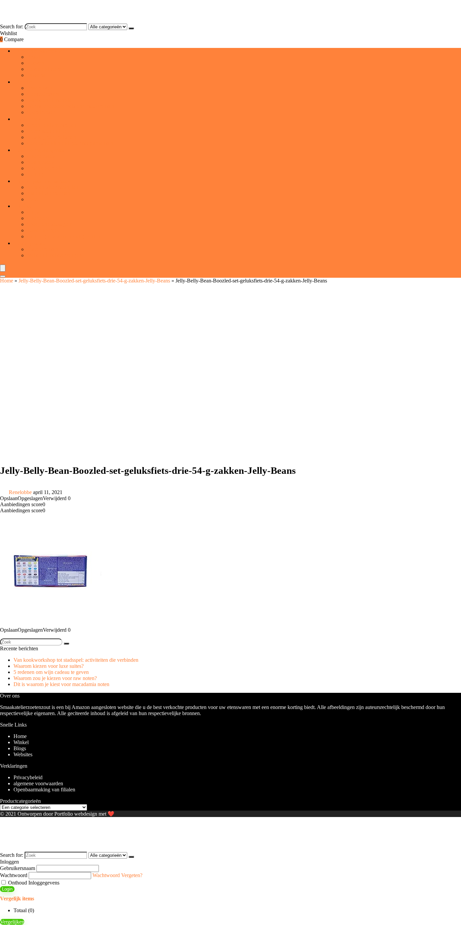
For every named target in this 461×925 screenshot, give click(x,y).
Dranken (26, 82)
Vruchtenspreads (44, 168)
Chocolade (38, 218)
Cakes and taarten (46, 69)
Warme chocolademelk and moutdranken (70, 106)
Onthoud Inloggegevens (33, 883)
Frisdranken (39, 88)
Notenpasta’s (40, 162)
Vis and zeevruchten (48, 193)
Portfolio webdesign (75, 814)
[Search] (2, 276)
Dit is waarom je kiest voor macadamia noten (61, 684)
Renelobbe (20, 492)
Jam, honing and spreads (41, 150)
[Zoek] (131, 28)
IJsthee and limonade (49, 100)
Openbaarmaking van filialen (44, 789)
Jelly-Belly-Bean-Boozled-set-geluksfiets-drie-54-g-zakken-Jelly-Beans (94, 280)
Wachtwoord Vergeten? (117, 875)
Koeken (35, 63)
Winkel (21, 742)
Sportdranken (41, 112)
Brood (33, 57)
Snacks (24, 206)
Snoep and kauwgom (49, 224)
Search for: (11, 26)
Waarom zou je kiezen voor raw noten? (55, 678)
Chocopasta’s (41, 156)
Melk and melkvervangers (54, 255)
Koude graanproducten (51, 137)
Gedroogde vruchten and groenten (63, 236)
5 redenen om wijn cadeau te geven (51, 672)
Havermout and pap (48, 131)
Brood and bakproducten (41, 51)
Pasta (32, 199)
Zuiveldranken (42, 249)
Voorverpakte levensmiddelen (46, 181)
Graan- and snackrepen (51, 125)
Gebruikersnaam (17, 868)
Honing (35, 174)
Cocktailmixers (43, 94)
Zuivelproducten (33, 243)
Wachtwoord (13, 875)
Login (7, 889)
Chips (33, 212)
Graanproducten (33, 119)
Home (6, 280)
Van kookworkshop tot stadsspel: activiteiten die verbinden (75, 660)
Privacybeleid (28, 777)
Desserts (36, 75)
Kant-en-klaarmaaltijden (52, 187)
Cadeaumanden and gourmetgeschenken (70, 143)
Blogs (19, 748)
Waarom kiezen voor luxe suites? (48, 666)
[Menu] (2, 268)
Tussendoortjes (43, 230)
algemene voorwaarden (38, 783)
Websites (22, 754)
